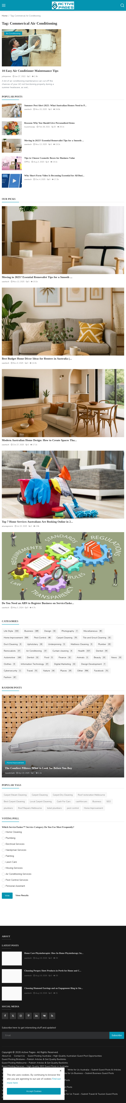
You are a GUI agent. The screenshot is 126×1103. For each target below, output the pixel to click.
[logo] (63, 5)
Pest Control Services (17, 880)
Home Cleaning (14, 832)
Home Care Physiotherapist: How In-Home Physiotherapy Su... (53, 953)
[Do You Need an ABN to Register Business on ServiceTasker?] (63, 566)
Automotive (12, 657)
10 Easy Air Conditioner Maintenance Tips (30, 70)
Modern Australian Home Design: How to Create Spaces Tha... (39, 440)
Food (48, 657)
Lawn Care (11, 862)
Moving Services (14, 868)
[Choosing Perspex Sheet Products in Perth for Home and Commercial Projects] (12, 976)
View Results (22, 895)
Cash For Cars (64, 801)
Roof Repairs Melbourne (30, 808)
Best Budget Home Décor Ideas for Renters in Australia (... (37, 358)
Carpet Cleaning (67, 637)
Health (84, 650)
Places (65, 670)
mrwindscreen (11, 773)
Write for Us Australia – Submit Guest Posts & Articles (94, 1069)
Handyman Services (16, 850)
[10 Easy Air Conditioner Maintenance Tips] (31, 47)
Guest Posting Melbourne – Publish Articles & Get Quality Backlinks (35, 1062)
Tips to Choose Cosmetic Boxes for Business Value (49, 158)
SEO (108, 801)
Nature (48, 670)
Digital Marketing (64, 664)
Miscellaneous (93, 631)
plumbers (8, 808)
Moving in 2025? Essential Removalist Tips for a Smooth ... (54, 140)
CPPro (27, 162)
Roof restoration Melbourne (91, 794)
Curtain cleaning (62, 650)
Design (49, 631)
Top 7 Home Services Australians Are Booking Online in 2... (37, 521)
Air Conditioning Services (18, 874)
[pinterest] (28, 1016)
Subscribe (117, 1035)
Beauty (99, 657)
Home (4, 15)
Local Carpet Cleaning (41, 801)
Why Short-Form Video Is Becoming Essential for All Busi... (54, 175)
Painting (10, 856)
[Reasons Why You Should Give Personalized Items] (12, 128)
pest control (73, 808)
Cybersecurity (12, 670)
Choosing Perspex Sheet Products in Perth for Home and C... (52, 971)
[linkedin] (36, 1016)
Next (118, 736)
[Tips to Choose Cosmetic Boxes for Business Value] (12, 163)
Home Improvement (16, 637)
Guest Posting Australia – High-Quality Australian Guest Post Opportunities (65, 1055)
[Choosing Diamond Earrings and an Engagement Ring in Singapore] (12, 993)
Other (82, 670)
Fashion (10, 677)
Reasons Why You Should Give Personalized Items (49, 123)
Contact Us (19, 1055)
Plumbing (10, 838)
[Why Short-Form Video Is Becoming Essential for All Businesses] (12, 181)
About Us (6, 1055)
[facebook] (5, 1016)
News (116, 657)
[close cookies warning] (60, 1070)
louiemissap (29, 127)
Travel (32, 670)
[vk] (44, 1016)
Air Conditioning (36, 650)
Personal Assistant (15, 886)
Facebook (101, 670)
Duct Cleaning (12, 644)
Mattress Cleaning (81, 644)
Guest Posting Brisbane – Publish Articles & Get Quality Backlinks (34, 1059)
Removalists (12, 650)
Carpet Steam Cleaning (15, 794)
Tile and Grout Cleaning (96, 637)
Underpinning (56, 644)
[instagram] (21, 1016)
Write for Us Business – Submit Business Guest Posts (88, 1073)
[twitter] (13, 1016)
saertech (28, 109)
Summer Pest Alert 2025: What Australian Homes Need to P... (55, 105)
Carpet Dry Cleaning (63, 794)
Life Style (11, 631)
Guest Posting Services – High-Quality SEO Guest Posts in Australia (35, 1066)
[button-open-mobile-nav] (3, 5)
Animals (82, 657)
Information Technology (34, 664)
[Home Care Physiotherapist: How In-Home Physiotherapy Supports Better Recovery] (12, 958)
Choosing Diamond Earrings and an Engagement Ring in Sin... (53, 988)
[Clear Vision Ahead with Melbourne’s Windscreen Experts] (63, 736)
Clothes (9, 664)
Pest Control (42, 637)
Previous (7, 736)
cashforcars (81, 801)
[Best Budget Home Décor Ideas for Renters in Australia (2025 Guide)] (63, 322)
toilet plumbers (54, 808)
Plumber (104, 644)
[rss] (52, 1016)
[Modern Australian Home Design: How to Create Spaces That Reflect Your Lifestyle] (63, 403)
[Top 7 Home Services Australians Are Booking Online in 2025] (63, 485)
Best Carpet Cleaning (14, 801)
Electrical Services (15, 844)
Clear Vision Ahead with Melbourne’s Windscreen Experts (40, 768)
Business (31, 631)
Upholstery (34, 644)
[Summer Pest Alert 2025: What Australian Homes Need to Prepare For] (12, 111)
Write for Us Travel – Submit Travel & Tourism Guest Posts (89, 1094)
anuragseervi (7, 526)
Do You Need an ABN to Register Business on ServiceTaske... (38, 603)
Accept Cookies (33, 1091)
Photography (69, 631)
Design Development (93, 664)
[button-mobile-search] (122, 5)
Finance (64, 657)
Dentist (101, 650)
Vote (7, 895)
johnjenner (6, 76)
